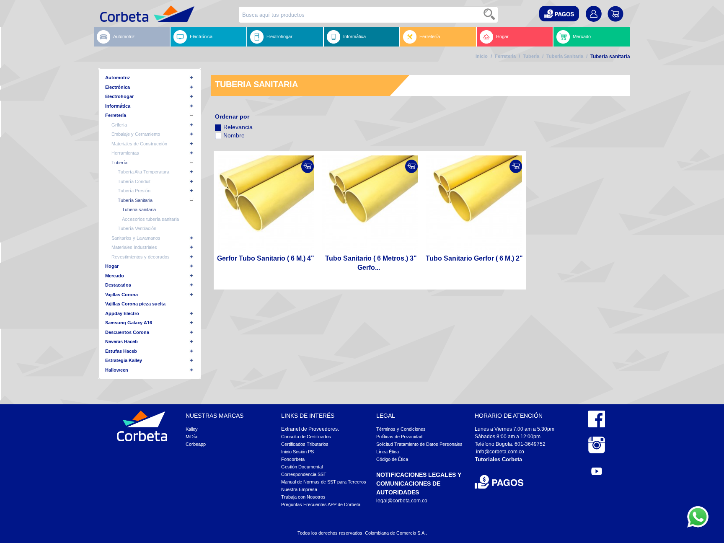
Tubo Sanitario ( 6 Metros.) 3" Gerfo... (371, 263)
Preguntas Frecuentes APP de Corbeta (320, 504)
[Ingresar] (307, 166)
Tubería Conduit (134, 181)
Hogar (502, 36)
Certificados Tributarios (304, 444)
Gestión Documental (302, 466)
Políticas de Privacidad (399, 436)
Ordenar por (232, 116)
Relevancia (238, 127)
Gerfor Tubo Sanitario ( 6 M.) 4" (265, 258)
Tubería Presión (134, 190)
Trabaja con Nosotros (303, 496)
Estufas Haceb (121, 351)
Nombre (234, 135)
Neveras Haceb (121, 341)
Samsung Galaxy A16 (128, 322)
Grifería (119, 124)
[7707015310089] (370, 203)
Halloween (116, 369)
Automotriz (124, 36)
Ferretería (429, 36)
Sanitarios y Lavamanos (135, 237)
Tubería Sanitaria (564, 56)
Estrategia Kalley (123, 360)
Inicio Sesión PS (297, 451)
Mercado (582, 36)
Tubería (531, 56)
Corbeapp (196, 444)
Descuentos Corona (127, 332)
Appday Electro (122, 313)
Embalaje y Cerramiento (135, 134)
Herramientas (125, 152)
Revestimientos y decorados (140, 256)
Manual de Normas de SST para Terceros (323, 481)
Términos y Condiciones (401, 429)
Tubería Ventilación (137, 228)
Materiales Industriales (134, 247)
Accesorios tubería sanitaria (150, 219)
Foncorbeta (293, 459)
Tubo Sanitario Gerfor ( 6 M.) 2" (474, 258)
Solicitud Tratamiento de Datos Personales (419, 444)
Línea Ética (387, 451)
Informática (354, 36)
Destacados (118, 284)
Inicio (482, 56)
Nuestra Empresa (299, 489)
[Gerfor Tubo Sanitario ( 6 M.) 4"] (266, 203)
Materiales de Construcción (139, 143)
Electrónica (201, 36)
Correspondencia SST (303, 474)
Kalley (192, 429)
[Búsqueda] (489, 14)
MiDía (191, 436)
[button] (559, 13)
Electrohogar (279, 36)
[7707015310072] (474, 203)
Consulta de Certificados (306, 436)
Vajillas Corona (121, 294)
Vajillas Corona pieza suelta (135, 303)
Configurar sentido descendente (221, 146)
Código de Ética (392, 459)
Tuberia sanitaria (139, 209)
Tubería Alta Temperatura (143, 171)
